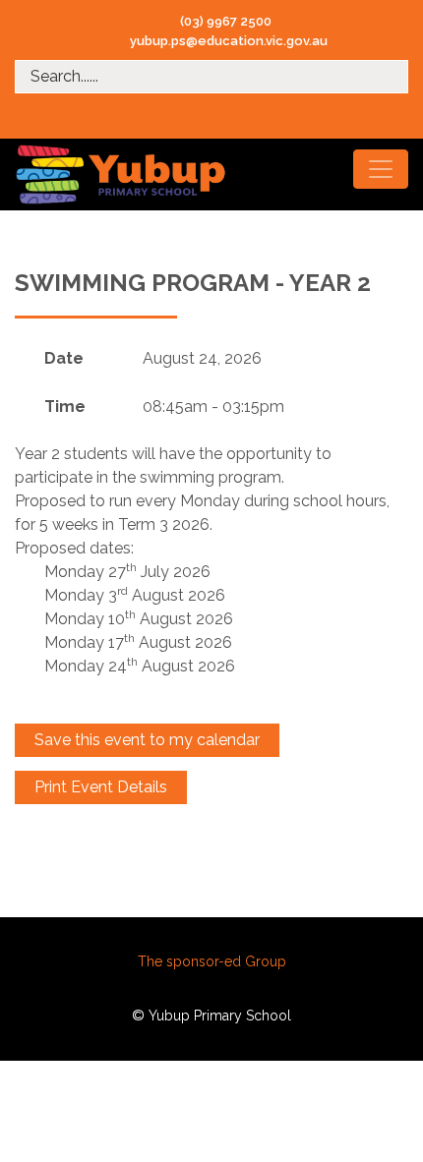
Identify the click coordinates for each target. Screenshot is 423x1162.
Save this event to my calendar (147, 739)
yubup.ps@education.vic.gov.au (229, 40)
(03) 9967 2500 (226, 21)
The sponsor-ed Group (212, 961)
